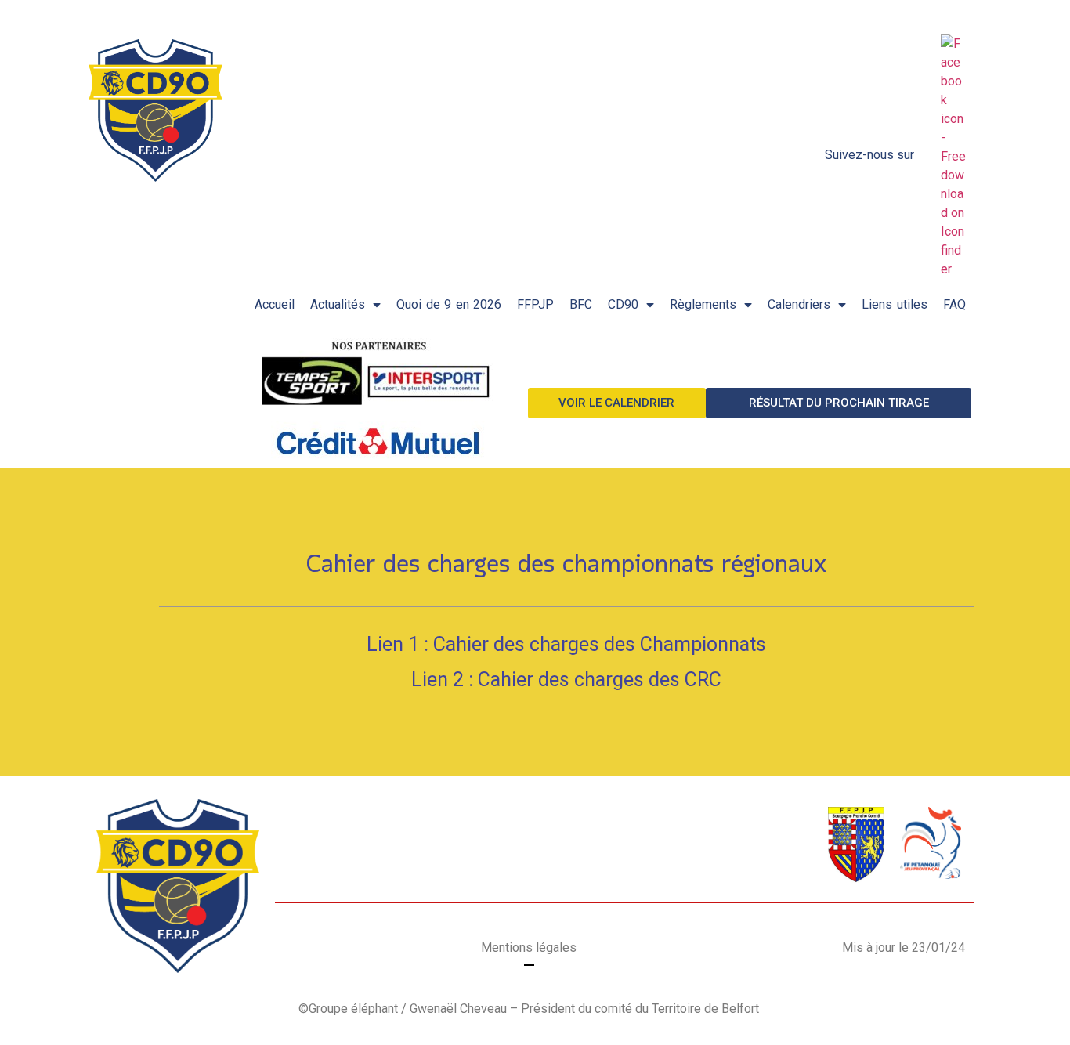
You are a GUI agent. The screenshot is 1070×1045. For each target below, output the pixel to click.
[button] (617, 403)
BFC (580, 304)
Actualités (337, 304)
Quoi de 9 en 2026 (448, 304)
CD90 (623, 304)
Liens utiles (894, 304)
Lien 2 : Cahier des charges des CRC (566, 679)
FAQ (954, 304)
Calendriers (799, 304)
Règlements (703, 304)
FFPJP (535, 304)
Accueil (275, 304)
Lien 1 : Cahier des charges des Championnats (566, 644)
